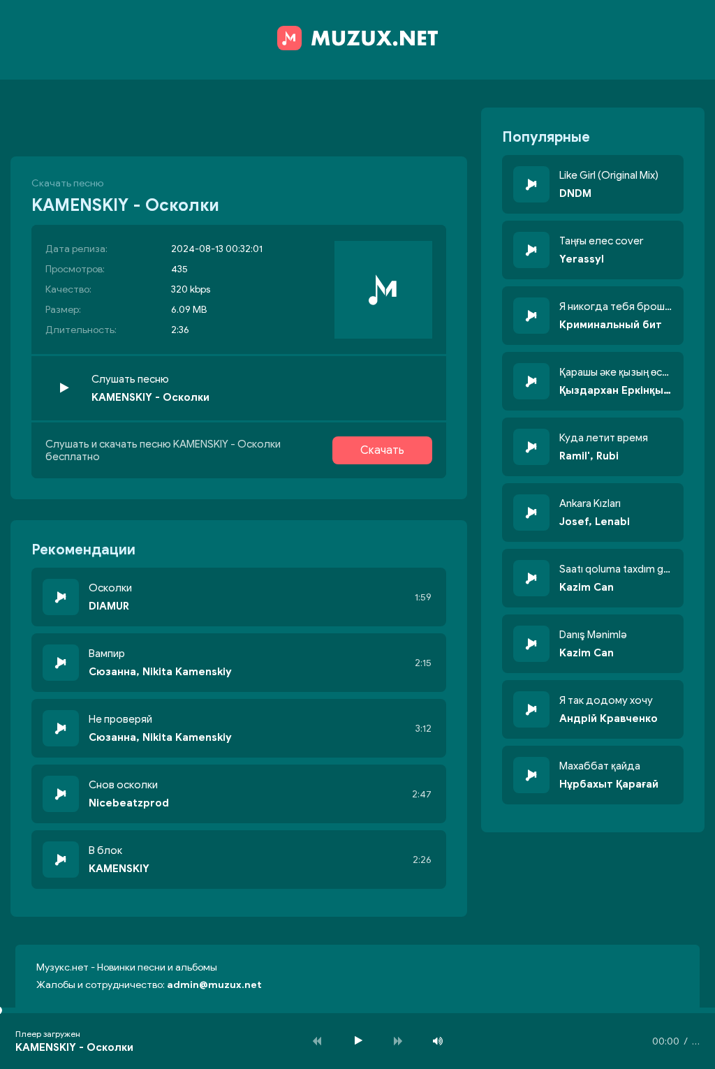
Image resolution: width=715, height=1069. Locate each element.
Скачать (382, 450)
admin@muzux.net (214, 985)
